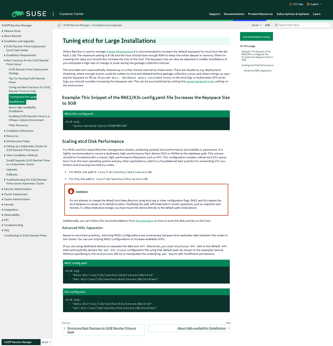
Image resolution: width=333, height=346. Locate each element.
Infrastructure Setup (18, 141)
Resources (12, 136)
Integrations (11, 209)
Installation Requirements (21, 55)
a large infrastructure (119, 51)
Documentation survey (256, 36)
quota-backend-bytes (200, 81)
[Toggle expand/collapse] (2, 31)
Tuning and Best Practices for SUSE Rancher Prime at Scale (101, 330)
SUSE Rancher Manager (77, 25)
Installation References (19, 130)
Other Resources (18, 125)
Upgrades (12, 169)
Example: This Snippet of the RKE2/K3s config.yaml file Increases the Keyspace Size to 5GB (257, 56)
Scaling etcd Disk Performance (257, 65)
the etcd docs (144, 221)
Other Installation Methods (22, 155)
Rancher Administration (17, 189)
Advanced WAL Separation (258, 70)
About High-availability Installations (201, 328)
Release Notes (12, 31)
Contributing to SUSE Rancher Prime (25, 235)
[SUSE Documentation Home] (59, 25)
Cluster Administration (17, 199)
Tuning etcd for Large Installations (23, 99)
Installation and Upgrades (19, 41)
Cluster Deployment (15, 194)
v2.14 (255, 25)
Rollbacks (12, 174)
